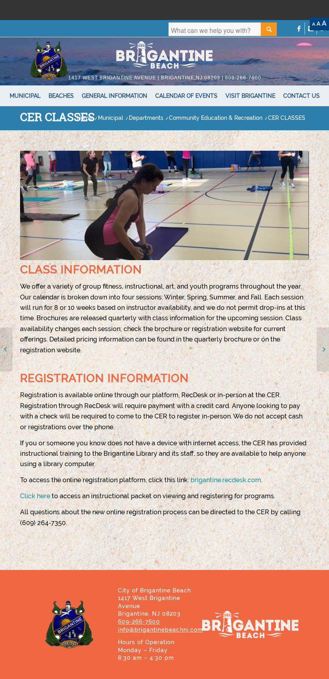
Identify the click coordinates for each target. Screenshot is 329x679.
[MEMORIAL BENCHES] (6, 349)
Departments (146, 118)
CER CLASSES (57, 116)
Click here (35, 496)
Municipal (110, 118)
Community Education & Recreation (215, 118)
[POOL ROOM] (323, 349)
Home (84, 118)
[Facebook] (299, 28)
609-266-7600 (139, 621)
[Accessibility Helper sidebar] (319, 23)
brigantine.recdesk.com (226, 480)
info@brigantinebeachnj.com (160, 629)
